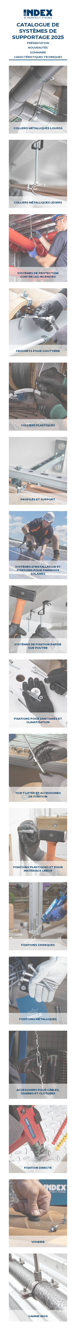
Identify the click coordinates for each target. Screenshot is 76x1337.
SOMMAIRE (38, 52)
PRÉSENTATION (38, 43)
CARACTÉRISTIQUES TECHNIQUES (38, 57)
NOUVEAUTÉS (38, 47)
